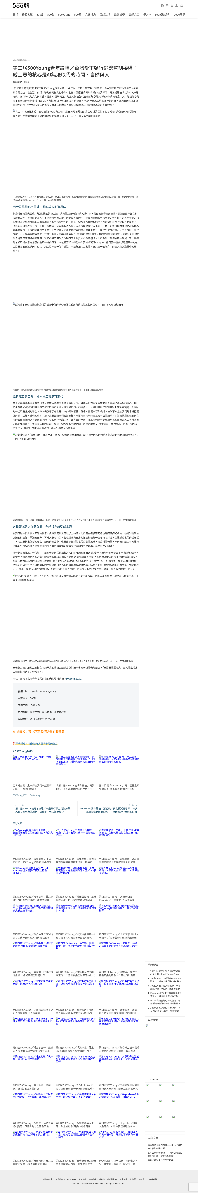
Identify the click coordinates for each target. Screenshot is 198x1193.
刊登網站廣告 (47, 1179)
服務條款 (93, 1179)
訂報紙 (133, 1179)
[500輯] (21, 5)
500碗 (77, 14)
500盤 (40, 14)
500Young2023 (20, 795)
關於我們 (142, 1179)
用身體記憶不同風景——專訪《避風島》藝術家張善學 (165, 1147)
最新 (15, 14)
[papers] (172, 5)
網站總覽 (59, 1179)
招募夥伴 (153, 1179)
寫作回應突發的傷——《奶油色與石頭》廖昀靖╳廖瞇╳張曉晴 (165, 1154)
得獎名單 (27, 14)
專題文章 (134, 14)
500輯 (19, 60)
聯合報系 (123, 1179)
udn (14, 60)
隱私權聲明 (112, 1179)
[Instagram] (167, 5)
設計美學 (119, 14)
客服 (74, 1179)
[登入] (176, 5)
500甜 (50, 14)
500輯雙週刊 (162, 14)
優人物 (147, 14)
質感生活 (105, 14)
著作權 (102, 1179)
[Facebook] (162, 5)
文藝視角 (90, 14)
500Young (64, 14)
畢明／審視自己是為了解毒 (160, 1160)
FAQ (68, 1179)
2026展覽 (179, 14)
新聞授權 (82, 1179)
